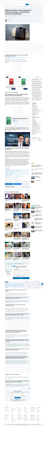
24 (32, 139)
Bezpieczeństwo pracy (15, 286)
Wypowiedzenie (7, 284)
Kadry (11, 6)
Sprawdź (14, 121)
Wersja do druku (9, 181)
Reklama (35, 424)
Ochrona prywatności (10, 424)
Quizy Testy (33, 134)
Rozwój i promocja (7, 418)
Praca (18, 411)
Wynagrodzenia (12, 8)
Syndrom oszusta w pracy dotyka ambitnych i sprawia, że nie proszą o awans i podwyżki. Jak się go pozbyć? (37, 87)
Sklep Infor (19, 412)
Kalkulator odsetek (26, 418)
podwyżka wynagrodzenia (8, 179)
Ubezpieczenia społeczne (13, 284)
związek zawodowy (14, 179)
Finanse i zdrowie (26, 412)
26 (35, 139)
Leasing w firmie (25, 411)
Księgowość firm (7, 407)
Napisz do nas (18, 181)
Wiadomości (38, 408)
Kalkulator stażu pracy (26, 419)
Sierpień (38, 137)
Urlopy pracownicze (34, 121)
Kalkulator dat (25, 416)
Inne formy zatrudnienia (7, 286)
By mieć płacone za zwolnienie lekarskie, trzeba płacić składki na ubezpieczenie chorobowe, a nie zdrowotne (36, 81)
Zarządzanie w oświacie (13, 419)
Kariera (27, 424)
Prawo (22, 6)
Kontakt (32, 424)
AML (30, 412)
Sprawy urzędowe (19, 410)
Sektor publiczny (18, 6)
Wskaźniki (34, 123)
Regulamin (23, 424)
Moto (29, 6)
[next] (29, 388)
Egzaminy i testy (13, 418)
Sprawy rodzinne (19, 408)
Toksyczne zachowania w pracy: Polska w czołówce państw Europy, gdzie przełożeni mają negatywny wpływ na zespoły (37, 83)
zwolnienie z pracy (19, 179)
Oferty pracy (6, 287)
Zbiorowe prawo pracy (14, 285)
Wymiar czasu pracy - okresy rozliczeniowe (37, 130)
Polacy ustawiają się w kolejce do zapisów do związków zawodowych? (16, 59)
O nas (5, 424)
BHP (16, 284)
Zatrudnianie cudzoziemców (35, 205)
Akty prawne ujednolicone (20, 419)
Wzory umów (38, 418)
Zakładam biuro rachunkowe (33, 408)
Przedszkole (12, 416)
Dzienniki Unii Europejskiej (20, 418)
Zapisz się (17, 397)
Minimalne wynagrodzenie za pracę (36, 127)
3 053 (27, 388)
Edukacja (38, 6)
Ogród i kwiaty (38, 411)
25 (34, 139)
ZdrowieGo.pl (38, 416)
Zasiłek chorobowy (34, 131)
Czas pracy (33, 118)
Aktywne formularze (36, 117)
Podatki (5, 408)
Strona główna (6, 8)
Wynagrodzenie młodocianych (35, 129)
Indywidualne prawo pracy (8, 285)
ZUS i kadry (6, 410)
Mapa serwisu (39, 424)
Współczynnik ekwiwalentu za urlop (36, 126)
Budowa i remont (38, 410)
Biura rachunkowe (32, 407)
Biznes (14, 6)
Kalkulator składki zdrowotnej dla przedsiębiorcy (36, 111)
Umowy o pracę (34, 119)
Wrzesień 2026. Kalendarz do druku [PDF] (37, 90)
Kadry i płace (6, 419)
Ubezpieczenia (19, 285)
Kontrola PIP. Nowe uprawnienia (20, 118)
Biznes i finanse (25, 408)
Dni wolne (32, 163)
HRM (19, 284)
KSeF (40, 6)
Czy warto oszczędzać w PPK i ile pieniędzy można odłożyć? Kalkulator (37, 79)
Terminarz (34, 137)
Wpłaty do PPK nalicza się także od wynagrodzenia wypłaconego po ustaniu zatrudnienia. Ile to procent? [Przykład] (36, 92)
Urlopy (12, 410)
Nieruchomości (33, 6)
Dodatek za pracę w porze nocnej (36, 128)
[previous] (20, 388)
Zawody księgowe (7, 411)
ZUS (11, 286)
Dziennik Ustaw (19, 416)
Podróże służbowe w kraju (33, 416)
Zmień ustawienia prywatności (17, 424)
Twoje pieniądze (26, 6)
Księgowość (8, 6)
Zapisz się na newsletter (27, 181)
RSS (29, 424)
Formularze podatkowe (39, 419)
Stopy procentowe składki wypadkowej (36, 124)
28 (38, 139)
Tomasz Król (8, 19)
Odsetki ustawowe (32, 419)
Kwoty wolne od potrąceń (35, 125)
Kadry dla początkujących (22, 286)
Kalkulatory (34, 103)
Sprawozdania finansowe (33, 411)
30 (41, 139)
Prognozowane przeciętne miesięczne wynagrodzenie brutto (36, 133)
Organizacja (6, 416)
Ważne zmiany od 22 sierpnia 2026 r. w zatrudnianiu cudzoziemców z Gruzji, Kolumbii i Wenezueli (36, 96)
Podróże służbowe (32, 418)
